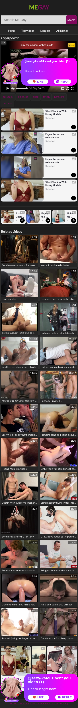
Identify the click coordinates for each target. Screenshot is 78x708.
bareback (8, 96)
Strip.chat (50, 118)
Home (11, 30)
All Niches (62, 30)
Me (39, 7)
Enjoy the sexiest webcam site (36, 44)
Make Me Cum (70, 215)
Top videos (27, 30)
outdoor (7, 103)
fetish (46, 96)
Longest (45, 30)
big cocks (23, 96)
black (35, 96)
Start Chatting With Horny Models (56, 113)
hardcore (59, 96)
